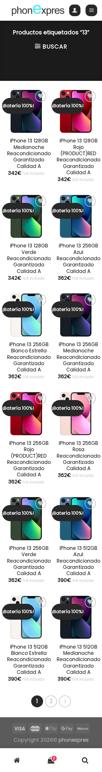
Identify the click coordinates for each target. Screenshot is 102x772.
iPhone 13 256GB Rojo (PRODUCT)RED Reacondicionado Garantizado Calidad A (29, 459)
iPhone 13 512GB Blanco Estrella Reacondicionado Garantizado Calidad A (29, 659)
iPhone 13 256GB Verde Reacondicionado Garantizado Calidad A (29, 561)
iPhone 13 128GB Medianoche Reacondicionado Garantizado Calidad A (29, 153)
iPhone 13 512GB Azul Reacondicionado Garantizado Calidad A (78, 561)
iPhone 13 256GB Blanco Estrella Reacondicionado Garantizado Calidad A (29, 357)
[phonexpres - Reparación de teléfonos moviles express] (38, 10)
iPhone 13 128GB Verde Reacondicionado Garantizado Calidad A (29, 258)
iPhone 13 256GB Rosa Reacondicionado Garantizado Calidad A (78, 456)
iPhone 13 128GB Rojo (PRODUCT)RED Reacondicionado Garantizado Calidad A (78, 157)
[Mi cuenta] (75, 10)
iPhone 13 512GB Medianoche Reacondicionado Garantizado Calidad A (78, 659)
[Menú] (91, 10)
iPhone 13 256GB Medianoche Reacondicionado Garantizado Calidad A (78, 357)
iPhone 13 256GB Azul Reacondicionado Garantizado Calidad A (78, 258)
